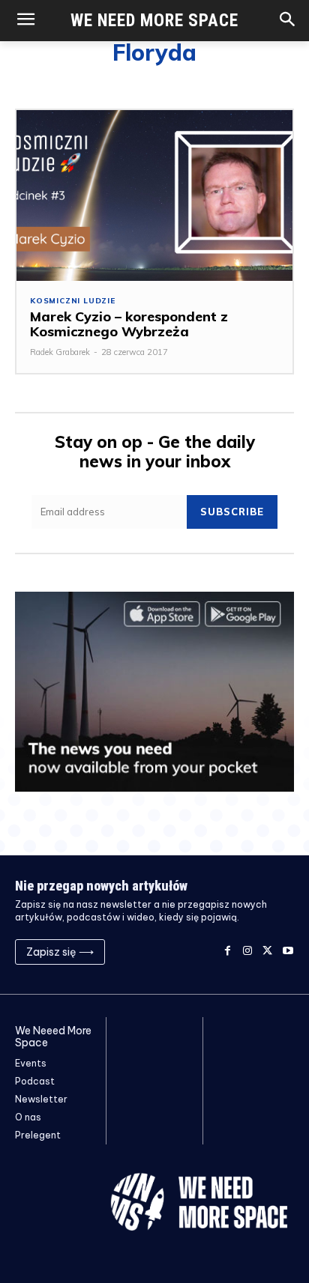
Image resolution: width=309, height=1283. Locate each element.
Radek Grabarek (60, 352)
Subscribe (232, 512)
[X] (267, 951)
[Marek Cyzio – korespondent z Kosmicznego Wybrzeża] (154, 195)
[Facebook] (227, 951)
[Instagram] (248, 951)
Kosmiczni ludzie (73, 301)
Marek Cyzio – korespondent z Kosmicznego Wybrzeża (129, 324)
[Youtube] (287, 951)
